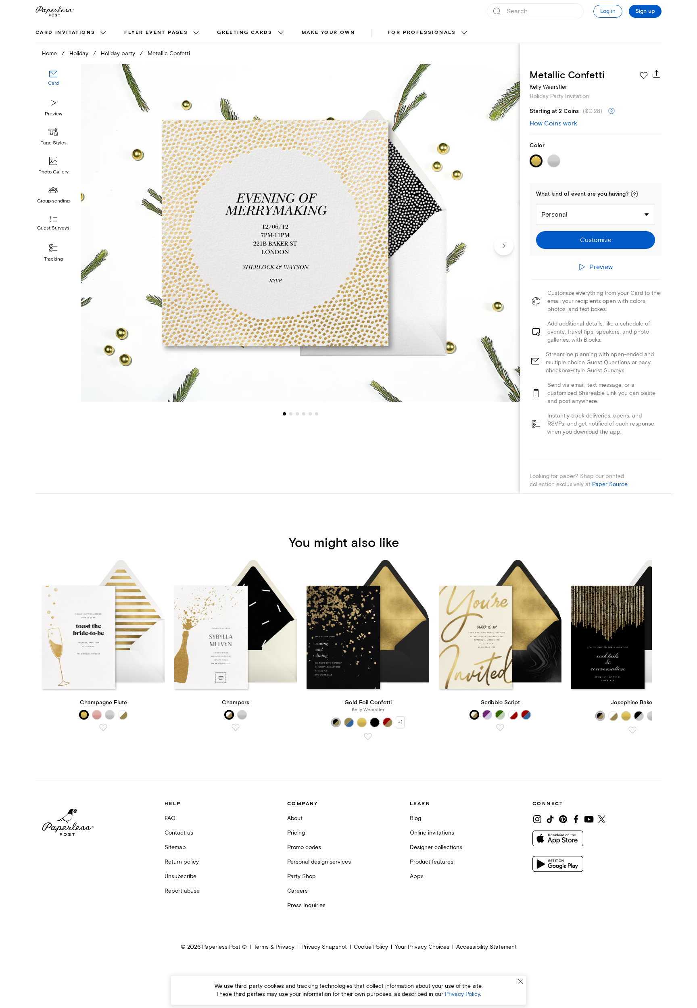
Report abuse (182, 890)
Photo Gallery (53, 172)
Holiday (78, 53)
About (295, 818)
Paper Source (610, 484)
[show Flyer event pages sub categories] (196, 33)
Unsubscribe (180, 876)
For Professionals (422, 32)
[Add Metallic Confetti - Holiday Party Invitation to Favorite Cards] (644, 75)
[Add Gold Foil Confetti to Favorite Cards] (368, 736)
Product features (431, 861)
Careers (297, 890)
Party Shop (301, 876)
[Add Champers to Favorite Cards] (235, 728)
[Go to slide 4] (297, 413)
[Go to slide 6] (310, 413)
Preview (53, 114)
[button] (634, 194)
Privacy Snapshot (324, 946)
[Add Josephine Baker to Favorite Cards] (632, 730)
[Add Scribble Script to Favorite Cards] (500, 728)
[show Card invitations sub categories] (103, 33)
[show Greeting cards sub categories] (281, 33)
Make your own (328, 32)
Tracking (53, 259)
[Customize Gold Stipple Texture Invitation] (300, 232)
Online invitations (432, 832)
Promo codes (304, 847)
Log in (608, 11)
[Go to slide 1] (284, 413)
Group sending (53, 201)
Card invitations (65, 32)
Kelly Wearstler (548, 86)
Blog (415, 818)
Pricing (296, 832)
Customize (595, 240)
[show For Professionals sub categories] (464, 33)
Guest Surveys (53, 228)
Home (49, 53)
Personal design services (319, 861)
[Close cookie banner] (520, 981)
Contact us (179, 832)
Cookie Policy (371, 946)
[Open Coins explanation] (611, 111)
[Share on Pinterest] (563, 819)
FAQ (170, 818)
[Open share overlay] (657, 74)
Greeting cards (245, 32)
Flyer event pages (156, 32)
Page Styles (53, 143)
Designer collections (436, 847)
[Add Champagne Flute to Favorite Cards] (103, 728)
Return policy (182, 861)
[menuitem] (71, 33)
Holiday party (118, 53)
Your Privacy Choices (422, 946)
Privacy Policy (462, 994)
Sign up (645, 11)
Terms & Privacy (274, 946)
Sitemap (175, 847)
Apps (417, 876)
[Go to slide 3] (290, 413)
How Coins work (553, 123)
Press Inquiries (306, 905)
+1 (400, 722)
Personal (554, 215)
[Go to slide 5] (303, 413)
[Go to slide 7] (316, 413)
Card (53, 84)
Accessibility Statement (486, 946)
